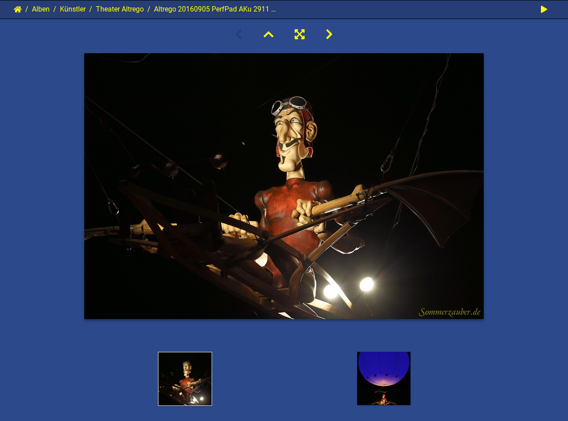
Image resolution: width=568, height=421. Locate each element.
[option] (185, 379)
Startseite (18, 9)
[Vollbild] (299, 34)
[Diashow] (544, 9)
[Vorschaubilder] (268, 34)
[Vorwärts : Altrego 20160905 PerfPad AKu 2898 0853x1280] (329, 34)
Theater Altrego (120, 9)
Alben (41, 9)
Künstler (73, 9)
